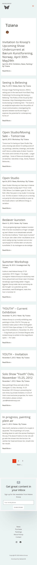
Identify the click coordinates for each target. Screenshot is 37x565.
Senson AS (23, 559)
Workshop (16, 139)
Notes (17, 223)
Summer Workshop (15, 262)
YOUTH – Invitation (15, 354)
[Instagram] (16, 542)
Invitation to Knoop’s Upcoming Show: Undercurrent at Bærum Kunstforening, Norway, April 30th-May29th (17, 51)
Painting (29, 64)
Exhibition (16, 64)
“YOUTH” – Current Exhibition (14, 310)
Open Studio (10, 178)
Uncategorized (21, 265)
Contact (18, 537)
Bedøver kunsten (13, 220)
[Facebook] (20, 542)
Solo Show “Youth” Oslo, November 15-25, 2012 (18, 376)
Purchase (18, 529)
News (23, 64)
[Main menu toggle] (33, 6)
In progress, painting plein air (16, 419)
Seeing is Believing (14, 82)
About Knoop (18, 534)
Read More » (6, 71)
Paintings (18, 532)
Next (19, 465)
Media (15, 86)
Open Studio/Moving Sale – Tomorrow (16, 134)
